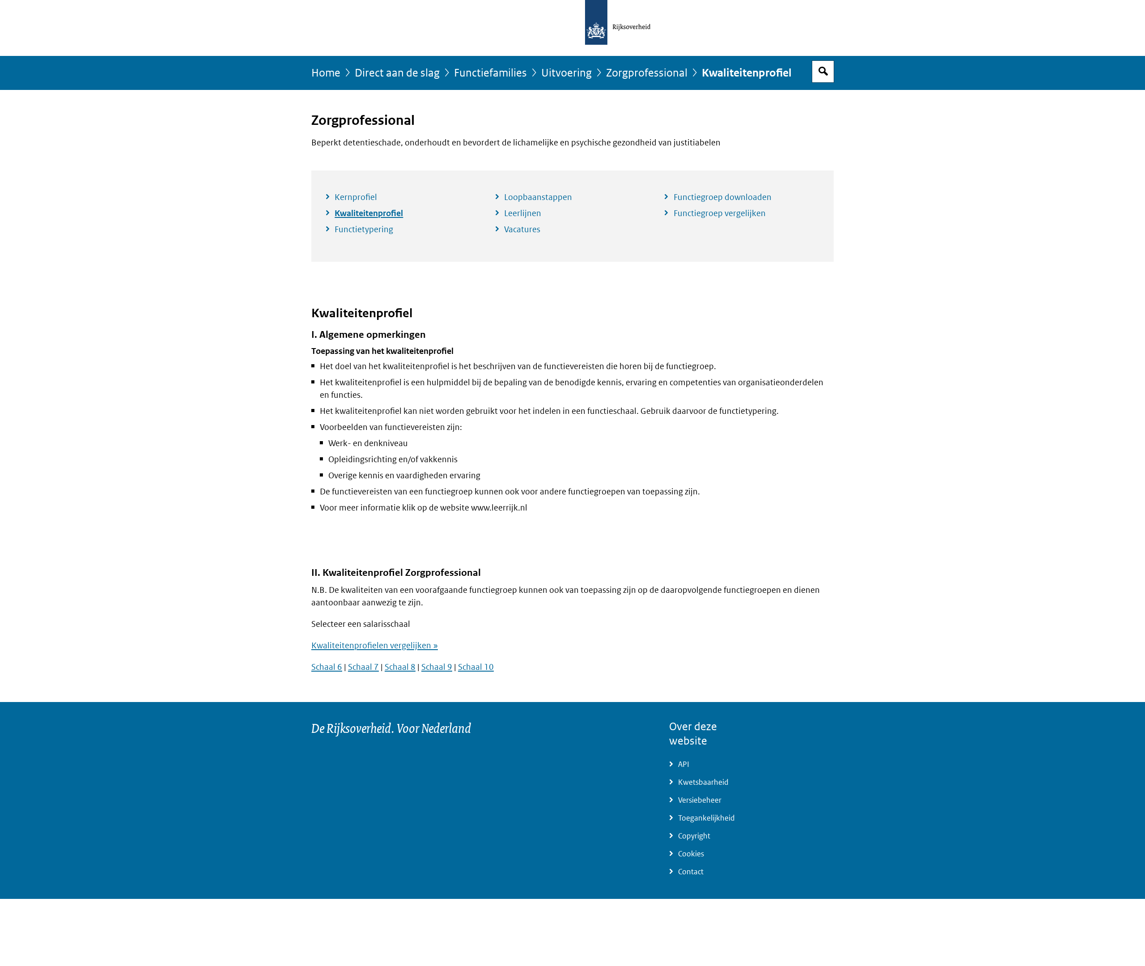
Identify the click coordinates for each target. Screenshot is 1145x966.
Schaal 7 (363, 667)
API (683, 764)
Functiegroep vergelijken (719, 213)
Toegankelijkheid (706, 818)
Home (325, 73)
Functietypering (364, 229)
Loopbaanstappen (538, 197)
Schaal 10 (476, 667)
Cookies (691, 854)
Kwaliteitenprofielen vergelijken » (374, 645)
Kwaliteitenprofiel (369, 213)
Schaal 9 (436, 667)
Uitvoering (566, 73)
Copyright (694, 836)
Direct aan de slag (397, 73)
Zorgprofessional (646, 73)
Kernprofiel (356, 197)
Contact (691, 872)
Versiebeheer (699, 800)
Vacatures (522, 229)
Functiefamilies (490, 73)
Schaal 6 (326, 667)
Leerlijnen (522, 213)
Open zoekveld (823, 71)
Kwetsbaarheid (703, 782)
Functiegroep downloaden (722, 197)
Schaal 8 (400, 667)
